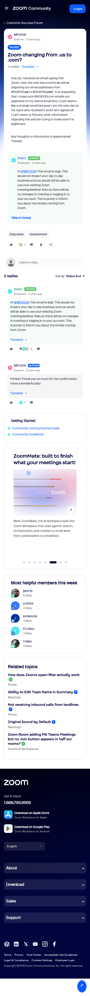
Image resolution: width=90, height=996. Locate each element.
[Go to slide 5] (45, 562)
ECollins (28, 629)
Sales (11, 901)
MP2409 (20, 35)
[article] (45, 319)
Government (38, 234)
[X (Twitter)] (26, 944)
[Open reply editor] (45, 262)
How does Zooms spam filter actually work (44, 675)
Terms (7, 955)
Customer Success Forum (25, 23)
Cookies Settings (42, 960)
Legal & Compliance (16, 960)
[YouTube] (35, 944)
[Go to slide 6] (51, 562)
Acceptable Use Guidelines (60, 955)
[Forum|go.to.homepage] (32, 9)
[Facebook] (54, 944)
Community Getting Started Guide (36, 428)
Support (13, 917)
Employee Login (65, 960)
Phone (12, 685)
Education (17, 234)
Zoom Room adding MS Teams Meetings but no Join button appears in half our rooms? (42, 739)
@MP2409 (28, 171)
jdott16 (28, 591)
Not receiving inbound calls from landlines (43, 705)
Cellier (27, 641)
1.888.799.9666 (17, 802)
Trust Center (33, 955)
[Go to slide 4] (40, 562)
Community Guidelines (28, 434)
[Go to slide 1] (24, 562)
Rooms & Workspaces (23, 749)
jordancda (30, 616)
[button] (6, 8)
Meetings (14, 697)
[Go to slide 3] (35, 562)
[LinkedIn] (16, 944)
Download (15, 884)
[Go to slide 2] (29, 562)
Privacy (18, 955)
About (11, 868)
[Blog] (7, 944)
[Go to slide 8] (66, 562)
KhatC (22, 158)
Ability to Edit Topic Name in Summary (40, 692)
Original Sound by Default (29, 722)
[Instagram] (45, 944)
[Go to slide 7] (58, 562)
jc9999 (28, 603)
